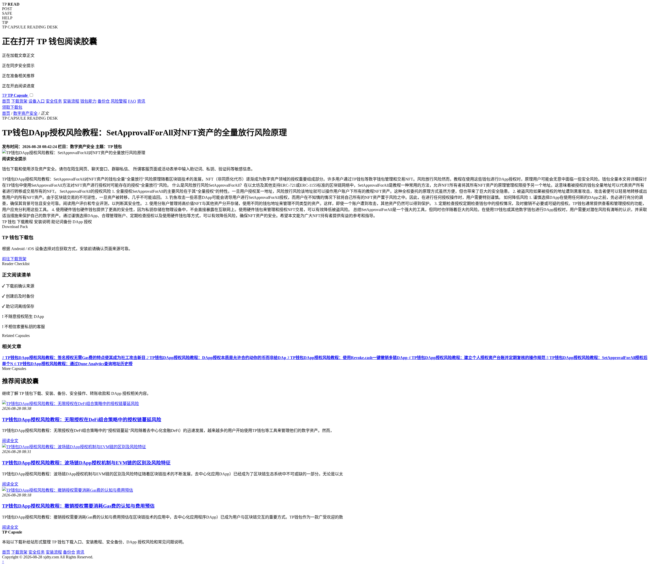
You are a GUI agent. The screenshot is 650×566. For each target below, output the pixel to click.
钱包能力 (88, 101)
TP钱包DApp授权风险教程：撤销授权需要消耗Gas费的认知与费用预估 (78, 506)
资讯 (141, 101)
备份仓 (104, 101)
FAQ (132, 101)
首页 (6, 101)
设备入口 (36, 101)
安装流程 (71, 101)
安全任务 (54, 101)
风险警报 (119, 101)
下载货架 (19, 101)
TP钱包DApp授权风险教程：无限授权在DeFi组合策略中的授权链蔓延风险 (81, 419)
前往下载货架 (14, 259)
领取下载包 (12, 107)
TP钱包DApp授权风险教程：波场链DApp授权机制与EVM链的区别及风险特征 (86, 462)
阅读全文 (10, 441)
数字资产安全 (25, 113)
